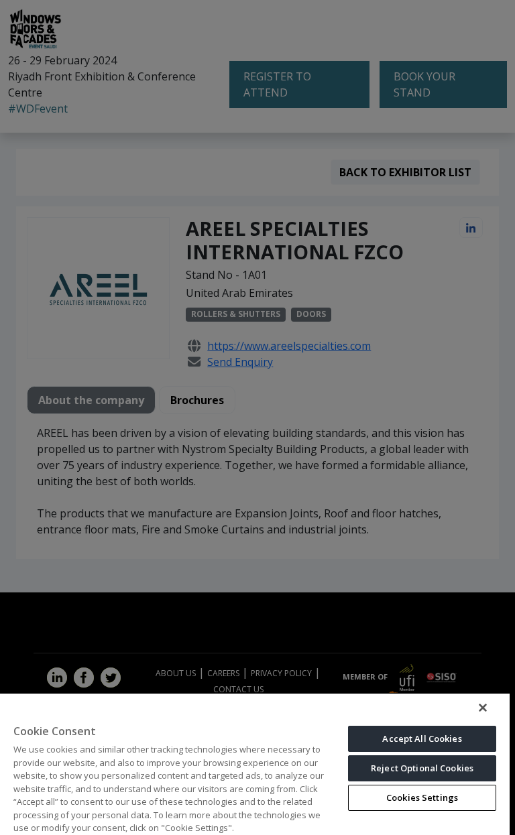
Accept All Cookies (421, 738)
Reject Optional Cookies (422, 768)
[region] (255, 763)
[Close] (483, 708)
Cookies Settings (422, 797)
